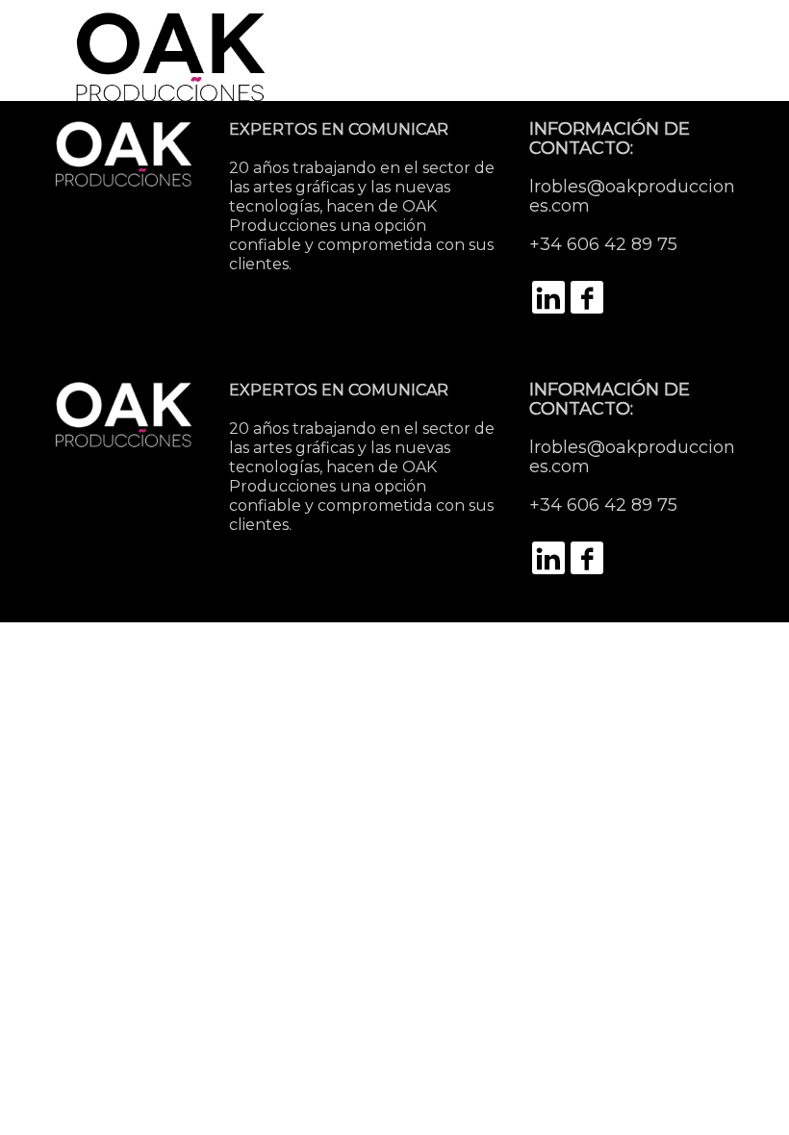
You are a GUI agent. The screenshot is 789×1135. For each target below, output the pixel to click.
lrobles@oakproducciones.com (632, 196)
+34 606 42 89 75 (603, 244)
